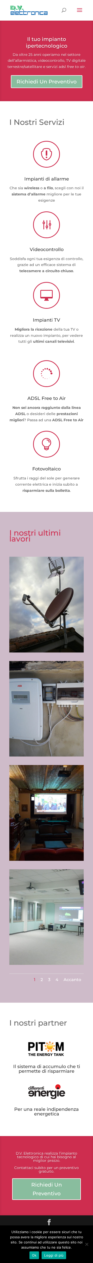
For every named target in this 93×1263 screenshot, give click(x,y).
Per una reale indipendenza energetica (46, 1111)
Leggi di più (54, 1255)
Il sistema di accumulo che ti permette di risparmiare (46, 1069)
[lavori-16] (46, 859)
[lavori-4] (46, 963)
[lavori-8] (46, 651)
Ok (34, 1255)
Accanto (72, 979)
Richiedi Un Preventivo (47, 82)
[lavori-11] (46, 755)
